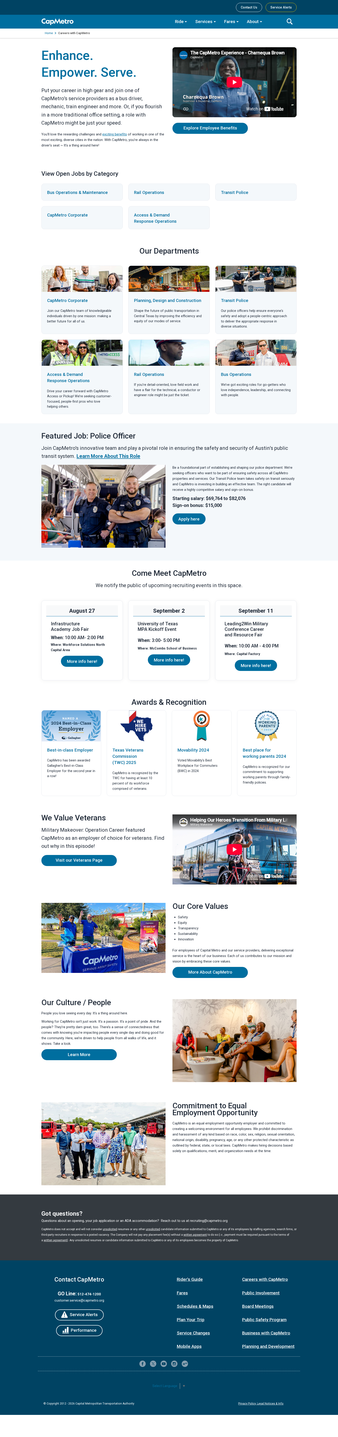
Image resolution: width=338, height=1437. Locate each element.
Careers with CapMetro (265, 1279)
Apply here (189, 519)
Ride (179, 21)
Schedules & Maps (195, 1306)
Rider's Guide (190, 1279)
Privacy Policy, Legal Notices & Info (261, 1403)
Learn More (92, 1056)
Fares (229, 21)
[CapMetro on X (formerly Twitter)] (153, 1363)
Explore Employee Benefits (210, 128)
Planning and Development (268, 1346)
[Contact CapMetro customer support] (195, 1363)
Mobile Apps (189, 1346)
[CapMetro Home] (104, 21)
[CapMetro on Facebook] (142, 1363)
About (253, 21)
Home (49, 33)
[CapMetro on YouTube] (163, 1363)
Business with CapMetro (266, 1333)
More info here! (82, 661)
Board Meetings (258, 1306)
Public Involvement (261, 1293)
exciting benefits (114, 134)
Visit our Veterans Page (79, 860)
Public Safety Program (264, 1319)
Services (203, 21)
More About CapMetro (210, 972)
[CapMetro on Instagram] (174, 1363)
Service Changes (193, 1333)
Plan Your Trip (190, 1319)
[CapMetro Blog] (184, 1363)
